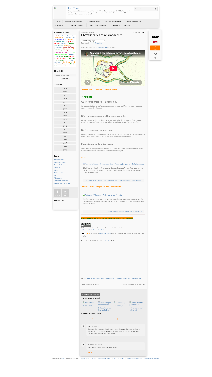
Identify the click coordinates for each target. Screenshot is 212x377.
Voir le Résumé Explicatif (87, 229)
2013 (65, 123)
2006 (65, 146)
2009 (65, 136)
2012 (65, 126)
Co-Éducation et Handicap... (98, 25)
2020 (65, 99)
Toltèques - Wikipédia (112, 195)
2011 (65, 129)
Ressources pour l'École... (62, 183)
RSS (65, 195)
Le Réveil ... (75, 8)
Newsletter (116, 25)
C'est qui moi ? (60, 25)
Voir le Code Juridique (100, 229)
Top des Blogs (107, 240)
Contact (127, 25)
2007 (65, 143)
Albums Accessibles (68, 36)
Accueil (58, 21)
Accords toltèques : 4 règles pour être (129, 164)
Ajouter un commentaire (99, 319)
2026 (65, 88)
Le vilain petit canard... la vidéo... (132, 284)
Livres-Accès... (59, 173)
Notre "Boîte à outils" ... (135, 21)
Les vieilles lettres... (60, 165)
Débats (64, 43)
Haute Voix (58, 47)
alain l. (63, 358)
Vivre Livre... (58, 178)
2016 (65, 112)
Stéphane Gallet (101, 47)
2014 (65, 119)
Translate (98, 43)
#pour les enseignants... (92, 278)
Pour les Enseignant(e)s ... (114, 21)
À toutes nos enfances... (91, 284)
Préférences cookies (151, 358)
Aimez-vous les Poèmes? (73, 21)
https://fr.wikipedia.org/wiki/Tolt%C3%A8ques (125, 211)
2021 (65, 95)
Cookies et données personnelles (130, 358)
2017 (65, 109)
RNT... (56, 175)
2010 (65, 133)
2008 (65, 140)
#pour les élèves (121, 278)
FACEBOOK (57, 195)
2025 (65, 92)
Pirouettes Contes (60, 162)
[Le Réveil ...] (60, 12)
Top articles (84, 358)
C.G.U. (114, 358)
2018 (65, 105)
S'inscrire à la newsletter (90, 294)
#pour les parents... (108, 278)
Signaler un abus (104, 358)
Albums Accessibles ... (77, 25)
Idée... (56, 170)
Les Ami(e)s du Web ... (93, 21)
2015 (65, 116)
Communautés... (59, 159)
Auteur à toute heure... (61, 181)
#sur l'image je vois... (135, 278)
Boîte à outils (70, 38)
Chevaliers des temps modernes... (102, 35)
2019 (65, 102)
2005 (65, 150)
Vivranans (57, 167)
